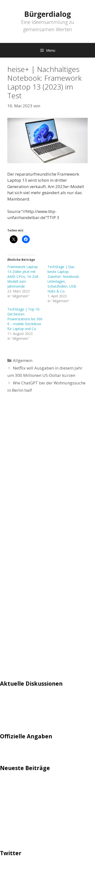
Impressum (11, 751)
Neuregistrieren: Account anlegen (32, 713)
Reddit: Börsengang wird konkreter (33, 810)
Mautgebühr (12, 705)
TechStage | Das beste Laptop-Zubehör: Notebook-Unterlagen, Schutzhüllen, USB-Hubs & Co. (64, 278)
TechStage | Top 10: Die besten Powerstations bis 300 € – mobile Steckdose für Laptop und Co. (24, 319)
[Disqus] (47, 471)
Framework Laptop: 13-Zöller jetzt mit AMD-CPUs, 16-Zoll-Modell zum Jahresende (23, 276)
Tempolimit (11, 720)
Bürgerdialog (47, 14)
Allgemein (22, 360)
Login (5, 698)
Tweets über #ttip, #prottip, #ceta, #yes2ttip (43, 868)
